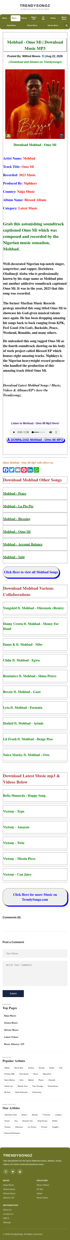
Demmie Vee (27, 1121)
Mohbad (29, 158)
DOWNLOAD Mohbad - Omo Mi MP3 (36, 439)
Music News (42, 1198)
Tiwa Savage (37, 1086)
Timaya (7, 1127)
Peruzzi (44, 1127)
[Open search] (66, 25)
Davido (42, 1068)
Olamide (51, 1080)
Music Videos (43, 1185)
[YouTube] (20, 1171)
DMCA (6, 1218)
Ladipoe (58, 1115)
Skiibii (54, 1121)
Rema (35, 1074)
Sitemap (7, 1222)
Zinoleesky (36, 1092)
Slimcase (19, 1127)
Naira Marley (9, 1080)
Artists (39, 1193)
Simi (21, 1080)
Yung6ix (55, 1127)
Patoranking (53, 1086)
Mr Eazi (7, 1092)
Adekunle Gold (10, 1115)
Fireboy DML (9, 1074)
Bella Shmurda (21, 1092)
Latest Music (27, 208)
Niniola (35, 1115)
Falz (61, 1068)
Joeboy (31, 1068)
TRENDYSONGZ (35, 5)
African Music (53, 25)
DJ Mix (40, 1189)
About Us (7, 1210)
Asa (16, 1121)
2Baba (7, 1068)
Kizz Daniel (24, 1074)
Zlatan (51, 1068)
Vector (7, 1121)
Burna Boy (18, 1068)
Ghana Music (32, 25)
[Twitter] (13, 1171)
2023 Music (27, 174)
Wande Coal (23, 1086)
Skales (24, 1115)
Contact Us (8, 1214)
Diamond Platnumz (12, 1133)
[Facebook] (6, 1171)
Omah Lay (8, 1086)
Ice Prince (32, 1127)
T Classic (46, 1115)
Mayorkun (47, 1074)
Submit (13, 993)
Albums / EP (8, 1198)
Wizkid (31, 1080)
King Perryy (42, 1121)
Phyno (41, 1080)
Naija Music (11, 25)
